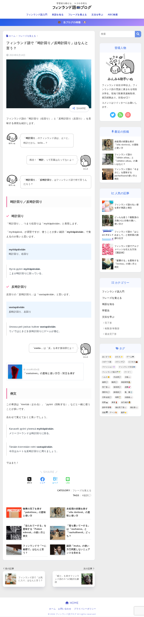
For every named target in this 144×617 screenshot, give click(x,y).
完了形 (108, 323)
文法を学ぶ (97, 14)
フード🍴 (128, 372)
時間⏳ (118, 397)
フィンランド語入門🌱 (111, 372)
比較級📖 (128, 397)
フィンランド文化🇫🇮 (127, 367)
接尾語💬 (117, 392)
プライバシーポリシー (85, 609)
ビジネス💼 (133, 362)
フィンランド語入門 (36, 14)
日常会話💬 (107, 397)
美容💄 (114, 402)
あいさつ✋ (107, 357)
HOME (73, 603)
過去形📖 (134, 407)
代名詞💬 (117, 377)
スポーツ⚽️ (107, 362)
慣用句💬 (106, 392)
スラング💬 (120, 362)
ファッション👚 (108, 367)
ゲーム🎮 (130, 357)
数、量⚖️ (128, 392)
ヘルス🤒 (106, 377)
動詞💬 (114, 382)
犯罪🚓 (105, 402)
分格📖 (128, 377)
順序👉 (124, 412)
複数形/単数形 (112, 328)
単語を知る (58, 14)
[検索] (138, 34)
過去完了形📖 (120, 407)
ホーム (52, 609)
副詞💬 (87, 495)
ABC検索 (113, 14)
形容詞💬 (117, 387)
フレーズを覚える (77, 14)
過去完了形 (111, 334)
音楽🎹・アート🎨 (109, 412)
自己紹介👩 (126, 402)
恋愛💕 (128, 387)
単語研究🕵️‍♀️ (126, 382)
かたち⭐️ (119, 357)
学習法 (106, 310)
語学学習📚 (107, 407)
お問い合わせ (64, 609)
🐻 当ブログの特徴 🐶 (72, 22)
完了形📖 (106, 387)
